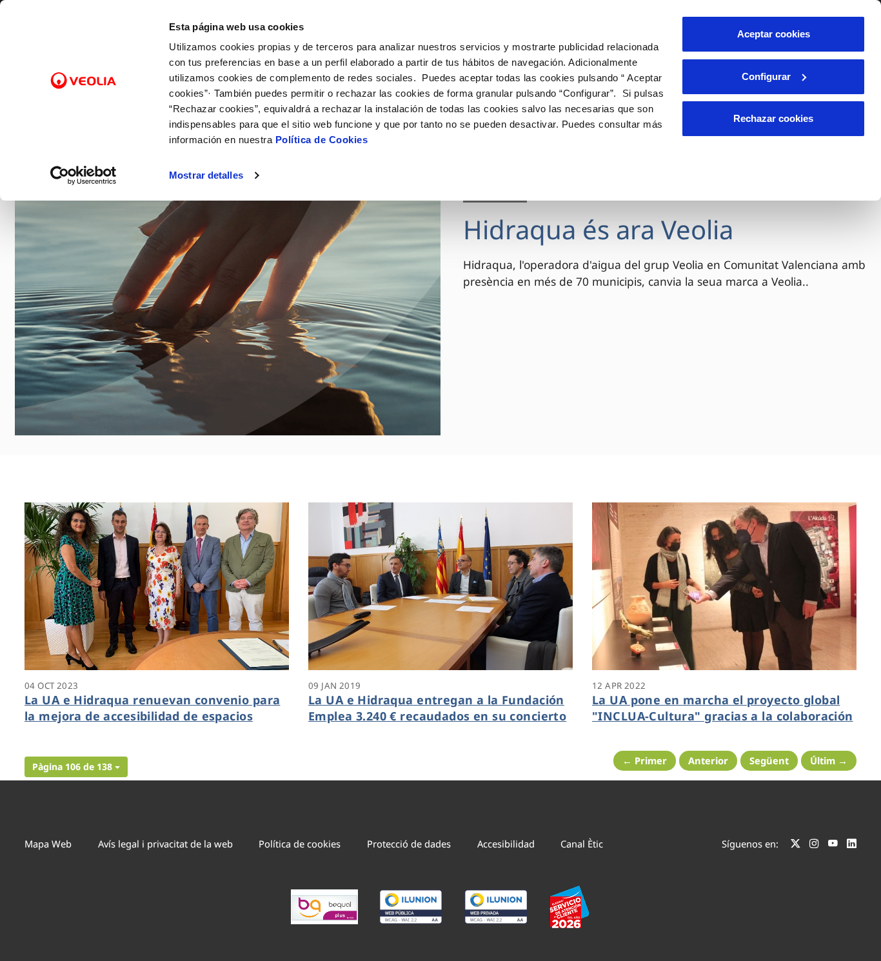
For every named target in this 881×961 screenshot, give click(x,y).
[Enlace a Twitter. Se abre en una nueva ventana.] (795, 845)
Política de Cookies (321, 139)
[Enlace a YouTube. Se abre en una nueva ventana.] (833, 845)
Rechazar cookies (773, 118)
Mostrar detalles (206, 175)
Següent (769, 760)
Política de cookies (300, 843)
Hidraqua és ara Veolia (598, 229)
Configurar (766, 76)
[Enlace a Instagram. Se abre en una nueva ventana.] (814, 845)
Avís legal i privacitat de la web (165, 843)
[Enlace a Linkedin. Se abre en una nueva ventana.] (851, 845)
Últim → (828, 760)
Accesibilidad (506, 843)
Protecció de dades (409, 843)
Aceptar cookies (773, 33)
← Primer (644, 760)
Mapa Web (48, 843)
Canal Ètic (581, 843)
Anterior (708, 760)
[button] (76, 767)
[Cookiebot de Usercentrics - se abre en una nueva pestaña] (83, 175)
